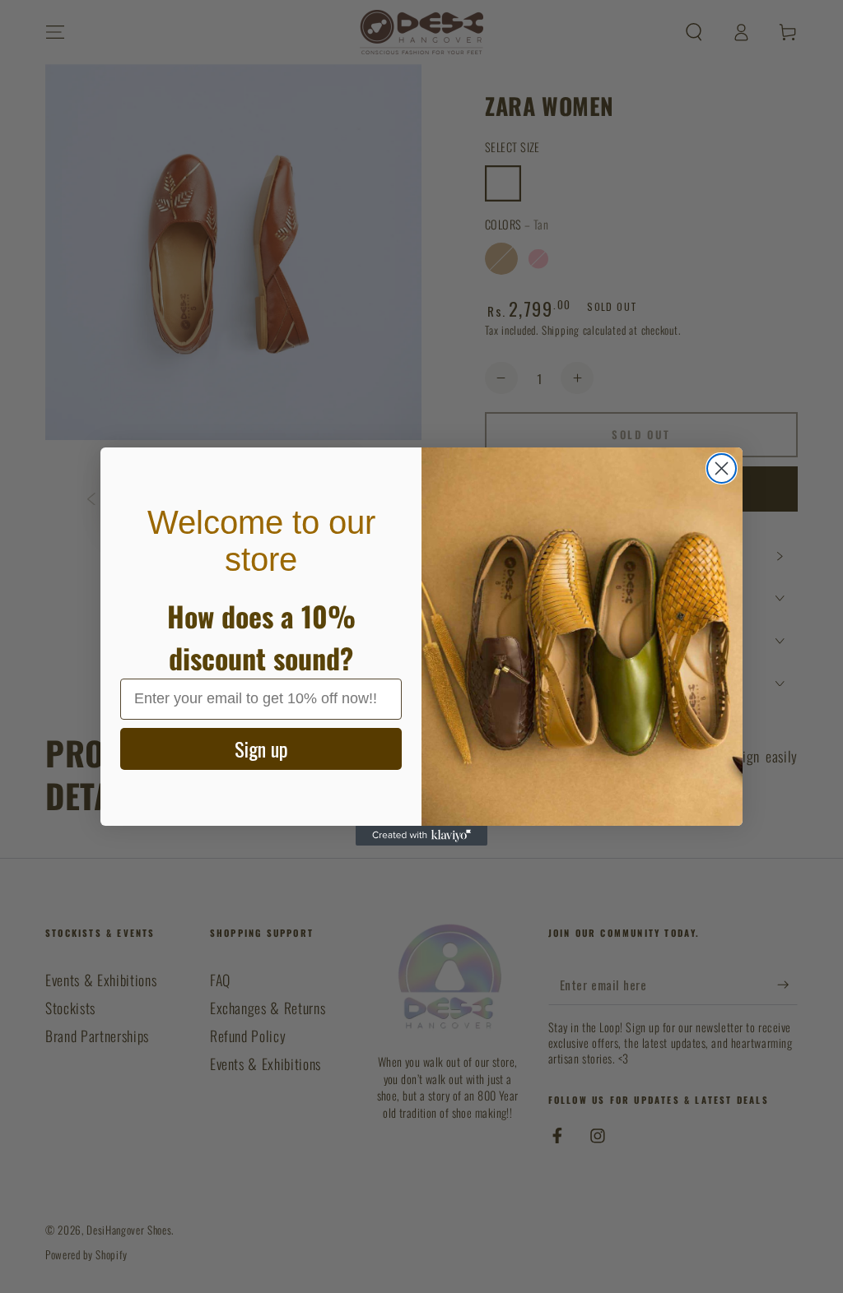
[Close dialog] (721, 468)
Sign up (261, 748)
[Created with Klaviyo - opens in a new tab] (421, 836)
